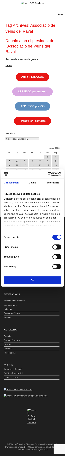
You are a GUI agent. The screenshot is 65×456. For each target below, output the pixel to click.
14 (40, 165)
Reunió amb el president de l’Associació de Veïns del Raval (30, 46)
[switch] (56, 246)
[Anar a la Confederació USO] (18, 389)
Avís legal (8, 365)
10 (9, 165)
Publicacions (10, 353)
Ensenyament (10, 305)
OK (32, 280)
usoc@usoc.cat (40, 450)
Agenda (7, 336)
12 (25, 165)
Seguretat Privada (12, 313)
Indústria (8, 309)
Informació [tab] (53, 182)
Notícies (8, 344)
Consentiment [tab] (11, 182)
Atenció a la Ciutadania (14, 301)
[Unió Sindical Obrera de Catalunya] (32, 3)
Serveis (7, 317)
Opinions (8, 348)
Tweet (9, 65)
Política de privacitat (13, 373)
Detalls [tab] (32, 182)
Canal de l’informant (13, 369)
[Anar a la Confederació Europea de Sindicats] (25, 396)
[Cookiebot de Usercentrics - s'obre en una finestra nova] (47, 174)
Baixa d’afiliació (11, 377)
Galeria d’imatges (12, 340)
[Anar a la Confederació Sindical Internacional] (31, 416)
